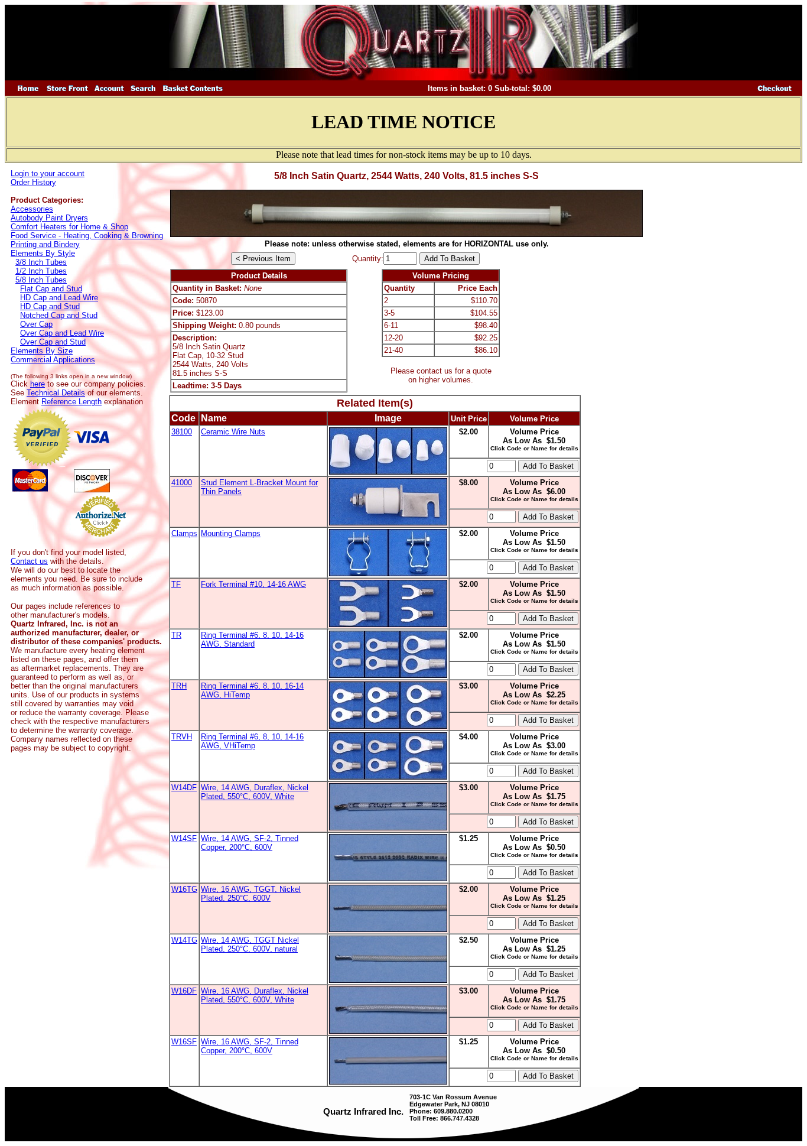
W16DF (184, 990)
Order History (33, 182)
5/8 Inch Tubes (41, 279)
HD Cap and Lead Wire (59, 297)
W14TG (184, 940)
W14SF (184, 838)
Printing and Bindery (45, 244)
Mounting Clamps (231, 533)
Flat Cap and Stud (51, 288)
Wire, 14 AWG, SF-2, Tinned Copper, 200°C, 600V (249, 843)
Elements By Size (42, 350)
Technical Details (56, 392)
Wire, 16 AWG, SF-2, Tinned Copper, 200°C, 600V (249, 1046)
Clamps (184, 533)
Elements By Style (43, 253)
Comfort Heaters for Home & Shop (69, 226)
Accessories (32, 208)
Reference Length (71, 401)
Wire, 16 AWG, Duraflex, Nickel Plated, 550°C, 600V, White (254, 995)
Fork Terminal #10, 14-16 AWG (253, 584)
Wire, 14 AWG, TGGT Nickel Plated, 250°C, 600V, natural (250, 944)
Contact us (29, 561)
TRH (179, 685)
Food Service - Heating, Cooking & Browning (87, 235)
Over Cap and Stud (53, 341)
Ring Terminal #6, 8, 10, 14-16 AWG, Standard (252, 639)
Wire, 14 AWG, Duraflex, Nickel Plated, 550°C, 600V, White (254, 792)
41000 (181, 482)
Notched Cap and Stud (58, 315)
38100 (181, 431)
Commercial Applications (53, 359)
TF (176, 584)
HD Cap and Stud (50, 306)
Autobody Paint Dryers (49, 217)
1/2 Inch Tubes (41, 271)
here (37, 383)
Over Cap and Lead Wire (62, 333)
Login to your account (47, 173)
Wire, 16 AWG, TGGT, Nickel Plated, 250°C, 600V (251, 893)
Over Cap (36, 324)
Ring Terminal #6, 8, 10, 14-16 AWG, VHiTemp (252, 741)
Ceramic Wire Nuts (233, 431)
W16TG (184, 889)
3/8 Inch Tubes (41, 262)
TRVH (181, 736)
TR (176, 635)
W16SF (184, 1041)
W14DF (184, 787)
